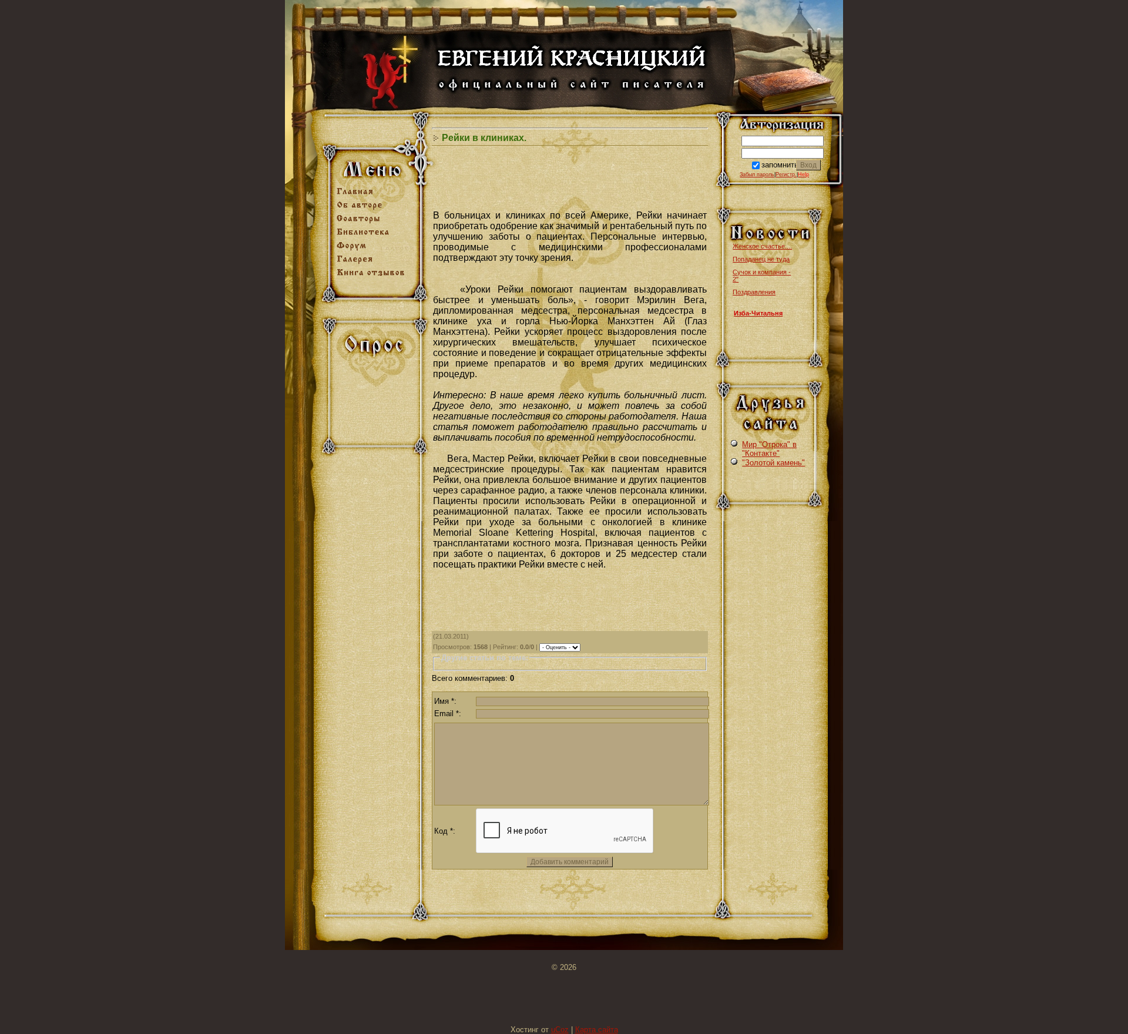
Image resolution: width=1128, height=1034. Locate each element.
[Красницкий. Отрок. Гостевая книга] (375, 276)
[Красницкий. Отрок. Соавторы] (375, 222)
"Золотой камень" (773, 462)
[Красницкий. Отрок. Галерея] (375, 262)
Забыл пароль (757, 174)
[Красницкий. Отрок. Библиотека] (375, 235)
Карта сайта (596, 1029)
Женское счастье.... (762, 246)
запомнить (779, 164)
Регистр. (786, 174)
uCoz (560, 1029)
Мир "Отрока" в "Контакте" (769, 449)
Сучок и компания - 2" (762, 275)
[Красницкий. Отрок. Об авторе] (375, 208)
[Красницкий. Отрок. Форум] (375, 249)
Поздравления (754, 292)
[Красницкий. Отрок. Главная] (375, 195)
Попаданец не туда (761, 259)
